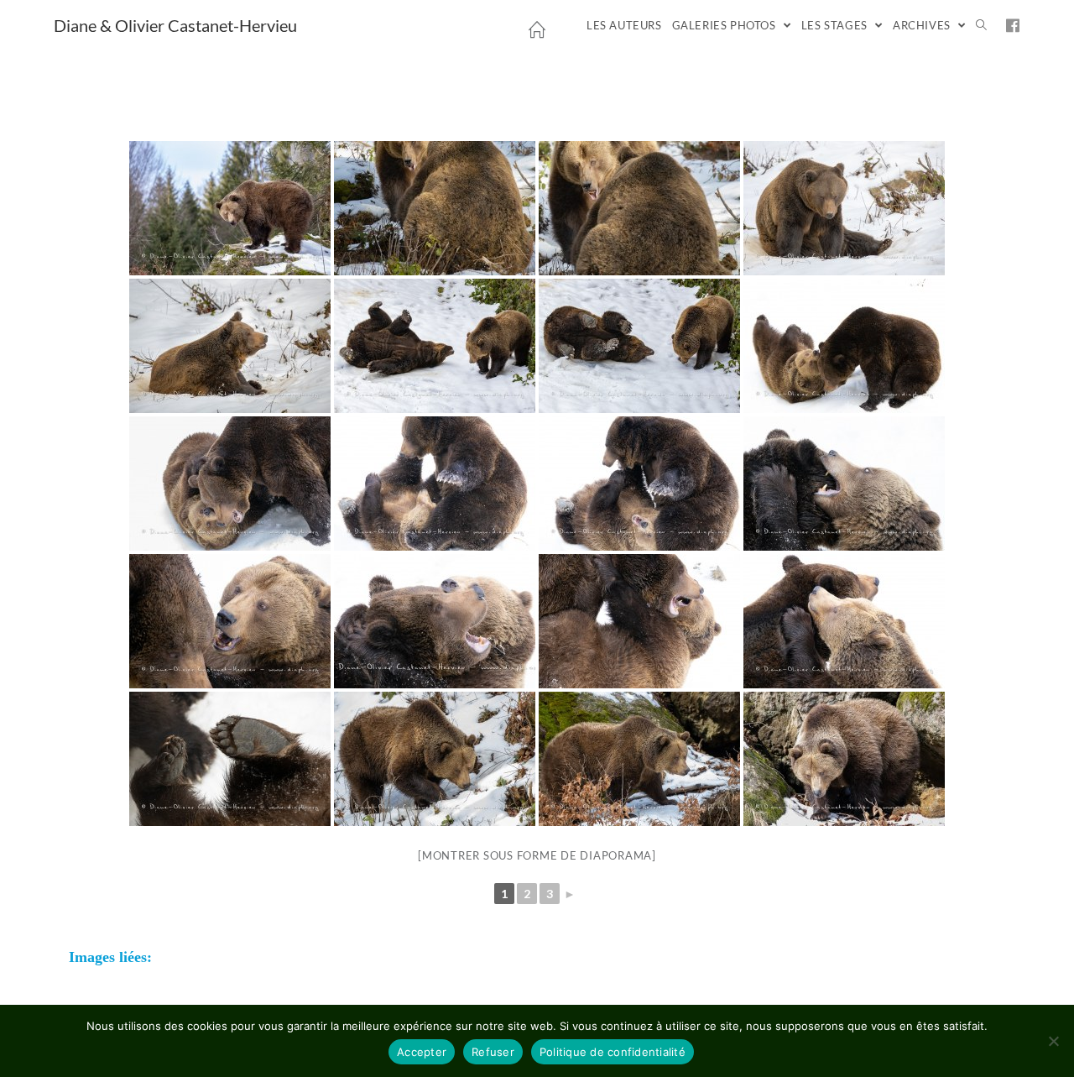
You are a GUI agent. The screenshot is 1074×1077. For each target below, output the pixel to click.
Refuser (493, 1052)
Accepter (421, 1052)
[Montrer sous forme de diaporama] (537, 855)
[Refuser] (1053, 1041)
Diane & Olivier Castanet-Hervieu (175, 25)
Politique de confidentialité (613, 1052)
